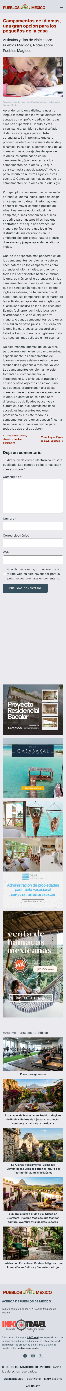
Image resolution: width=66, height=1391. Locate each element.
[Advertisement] (33, 642)
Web (6, 552)
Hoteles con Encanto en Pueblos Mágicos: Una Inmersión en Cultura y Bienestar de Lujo (33, 1265)
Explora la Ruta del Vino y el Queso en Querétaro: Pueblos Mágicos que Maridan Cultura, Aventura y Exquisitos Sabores (33, 1217)
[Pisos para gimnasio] (33, 1054)
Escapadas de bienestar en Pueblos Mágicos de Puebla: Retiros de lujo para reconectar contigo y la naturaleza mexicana (33, 1119)
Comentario (12, 477)
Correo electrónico (17, 535)
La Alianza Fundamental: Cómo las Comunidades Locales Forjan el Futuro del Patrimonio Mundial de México (33, 1168)
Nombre (9, 518)
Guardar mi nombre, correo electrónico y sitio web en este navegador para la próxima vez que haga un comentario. (34, 573)
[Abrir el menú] (62, 7)
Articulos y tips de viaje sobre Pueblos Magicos (25, 102)
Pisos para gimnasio (33, 1074)
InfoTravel (32, 1337)
